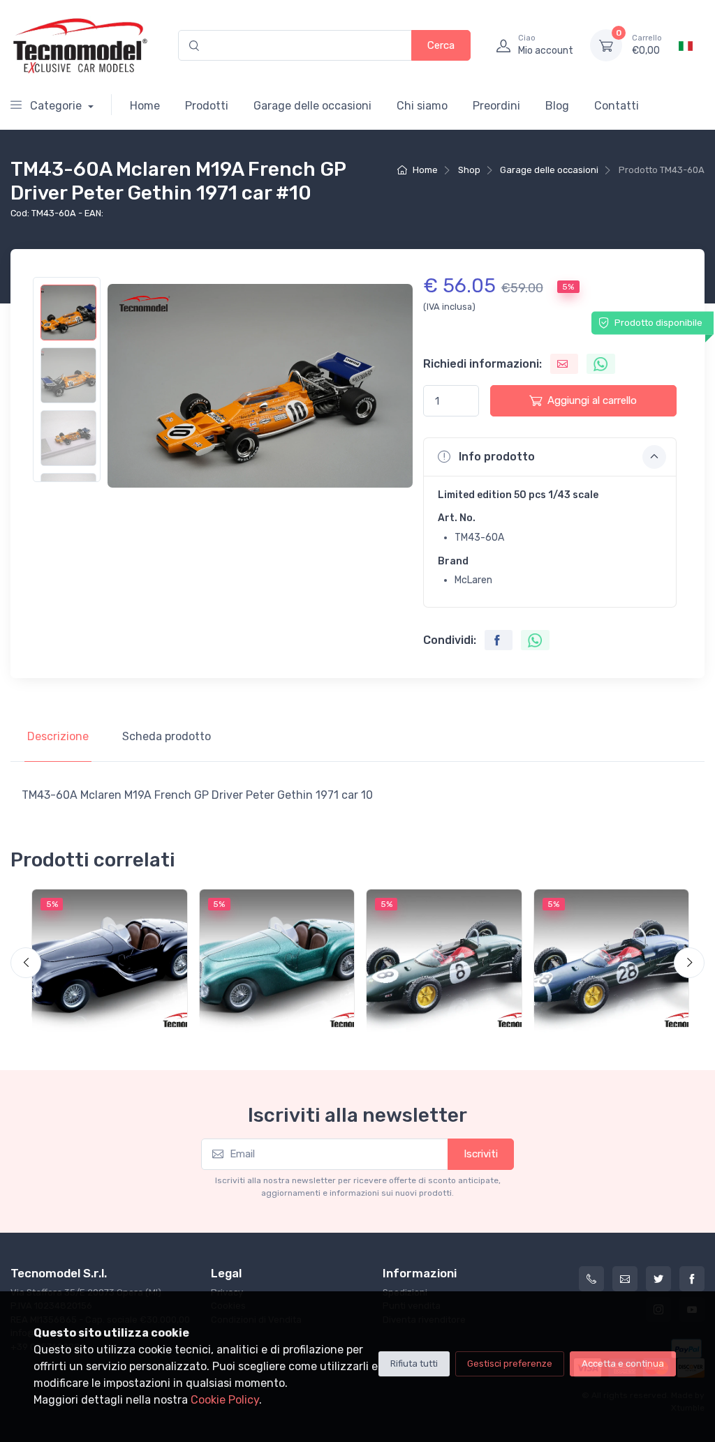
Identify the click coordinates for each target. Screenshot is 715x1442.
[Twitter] (658, 1278)
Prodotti (206, 105)
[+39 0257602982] (591, 1278)
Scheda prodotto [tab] (166, 736)
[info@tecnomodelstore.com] (624, 1278)
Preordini (496, 105)
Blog (557, 105)
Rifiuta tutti (414, 1363)
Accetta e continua (623, 1363)
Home (145, 105)
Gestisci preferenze (509, 1363)
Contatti (616, 105)
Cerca (441, 45)
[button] (550, 457)
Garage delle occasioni (312, 105)
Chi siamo (422, 105)
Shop (469, 170)
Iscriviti (481, 1154)
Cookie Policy (225, 1399)
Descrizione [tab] (58, 736)
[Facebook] (692, 1278)
